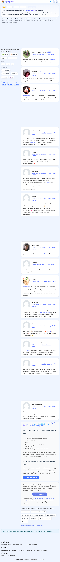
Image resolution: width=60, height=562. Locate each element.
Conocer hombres (18, 544)
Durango (48, 54)
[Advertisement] (30, 36)
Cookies (45, 550)
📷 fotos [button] (4, 58)
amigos (44, 253)
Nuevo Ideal (25, 518)
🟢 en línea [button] (5, 54)
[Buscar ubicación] (54, 2)
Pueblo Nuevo (34, 518)
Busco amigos (26, 95)
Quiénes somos (5, 550)
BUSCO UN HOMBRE (44, 312)
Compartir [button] (16, 84)
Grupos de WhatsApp (31, 544)
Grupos (10, 84)
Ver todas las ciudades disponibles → (32, 525)
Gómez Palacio (25, 512)
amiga (48, 182)
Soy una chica (26, 204)
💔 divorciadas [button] (5, 70)
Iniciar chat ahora (31, 477)
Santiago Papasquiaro (27, 515)
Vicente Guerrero (51, 515)
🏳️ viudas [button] (4, 77)
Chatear (4, 84)
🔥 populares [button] (14, 54)
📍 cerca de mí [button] (12, 58)
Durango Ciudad (36, 512)
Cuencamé (24, 521)
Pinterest (12, 555)
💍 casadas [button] (14, 73)
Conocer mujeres (6, 544)
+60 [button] (12, 64)
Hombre (31, 269)
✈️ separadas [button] (5, 73)
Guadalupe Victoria (39, 515)
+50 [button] (8, 64)
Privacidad (37, 550)
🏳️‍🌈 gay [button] (11, 77)
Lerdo (43, 512)
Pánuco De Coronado (45, 518)
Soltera (49, 331)
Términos (29, 550)
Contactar (21, 550)
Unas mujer (52, 59)
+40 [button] (3, 64)
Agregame (9, 2)
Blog (2, 555)
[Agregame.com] (4, 7)
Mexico (43, 54)
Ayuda (14, 550)
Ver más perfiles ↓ (53, 423)
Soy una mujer (34, 142)
